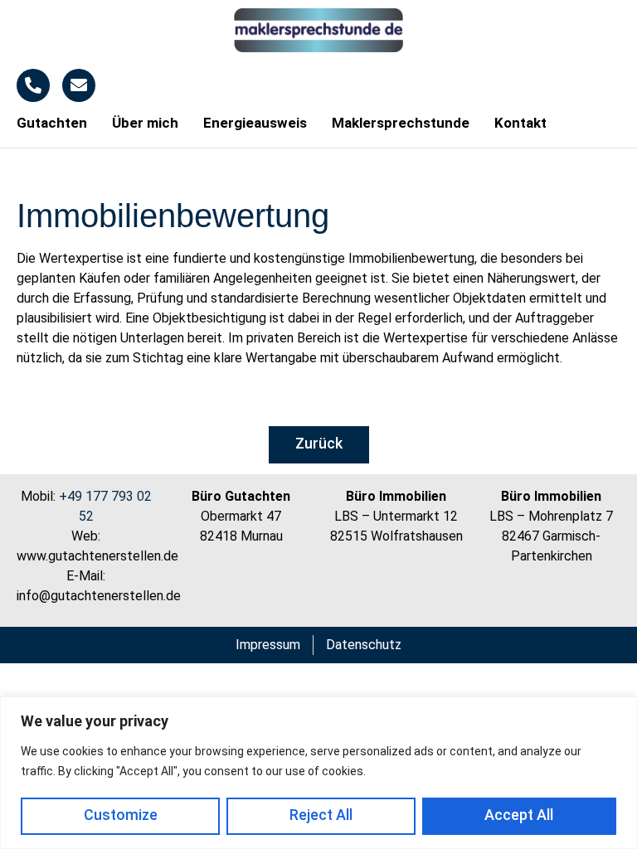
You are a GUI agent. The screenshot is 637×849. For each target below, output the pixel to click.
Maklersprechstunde (400, 122)
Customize (121, 814)
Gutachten (52, 122)
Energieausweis (255, 122)
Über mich (145, 122)
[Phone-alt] (33, 85)
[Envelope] (78, 85)
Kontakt (520, 122)
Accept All (518, 814)
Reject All (321, 814)
